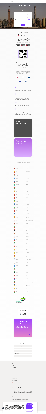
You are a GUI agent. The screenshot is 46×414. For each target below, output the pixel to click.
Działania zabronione (14, 380)
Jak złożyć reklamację (14, 378)
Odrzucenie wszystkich (29, 407)
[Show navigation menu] (34, 1)
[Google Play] (23, 45)
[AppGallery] (28, 45)
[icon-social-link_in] (14, 387)
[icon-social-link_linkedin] (18, 387)
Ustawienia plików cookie (29, 410)
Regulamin (13, 376)
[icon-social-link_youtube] (16, 387)
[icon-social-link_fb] (12, 387)
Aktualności (13, 365)
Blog (12, 363)
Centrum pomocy (14, 367)
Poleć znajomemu (14, 369)
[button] (3, 408)
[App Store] (18, 45)
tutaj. (21, 392)
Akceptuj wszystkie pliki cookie (29, 404)
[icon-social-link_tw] (20, 387)
